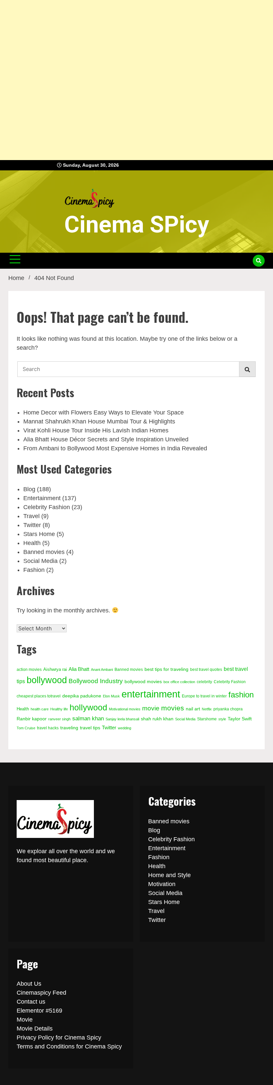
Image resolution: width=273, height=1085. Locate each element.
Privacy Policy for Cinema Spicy (59, 1037)
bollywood (47, 680)
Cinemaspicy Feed (41, 992)
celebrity (204, 681)
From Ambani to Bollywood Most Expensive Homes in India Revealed (115, 448)
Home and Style (169, 875)
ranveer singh (59, 719)
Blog (29, 489)
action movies (29, 669)
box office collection (179, 682)
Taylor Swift (240, 718)
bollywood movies (143, 681)
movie (150, 708)
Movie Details (35, 1028)
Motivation (161, 884)
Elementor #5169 (39, 1010)
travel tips (90, 727)
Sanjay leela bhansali (122, 719)
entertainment (151, 693)
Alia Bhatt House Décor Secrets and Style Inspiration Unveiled (105, 439)
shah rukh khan (157, 718)
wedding (124, 728)
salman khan (88, 718)
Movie (25, 1019)
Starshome (207, 719)
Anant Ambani (102, 670)
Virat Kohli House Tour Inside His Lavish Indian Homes (95, 430)
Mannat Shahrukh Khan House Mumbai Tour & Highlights (99, 421)
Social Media (40, 561)
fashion (241, 694)
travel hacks (48, 728)
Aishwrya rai (55, 669)
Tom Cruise (26, 728)
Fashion (34, 570)
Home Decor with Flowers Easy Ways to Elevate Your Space (103, 412)
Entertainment (42, 498)
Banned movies (44, 552)
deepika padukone (81, 695)
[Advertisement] (134, 80)
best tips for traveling (166, 669)
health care (40, 709)
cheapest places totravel (39, 696)
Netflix (207, 709)
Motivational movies (124, 709)
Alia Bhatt (79, 669)
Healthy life (59, 709)
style (222, 719)
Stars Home (39, 534)
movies (172, 708)
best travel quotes (206, 669)
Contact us (31, 1001)
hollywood (88, 707)
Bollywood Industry (96, 681)
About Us (29, 983)
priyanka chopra (228, 709)
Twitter (32, 525)
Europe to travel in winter (204, 696)
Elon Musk (111, 696)
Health (32, 543)
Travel (31, 516)
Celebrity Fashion (46, 507)
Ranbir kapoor (32, 718)
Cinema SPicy (136, 224)
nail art (193, 708)
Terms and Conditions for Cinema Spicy (69, 1046)
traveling (69, 727)
